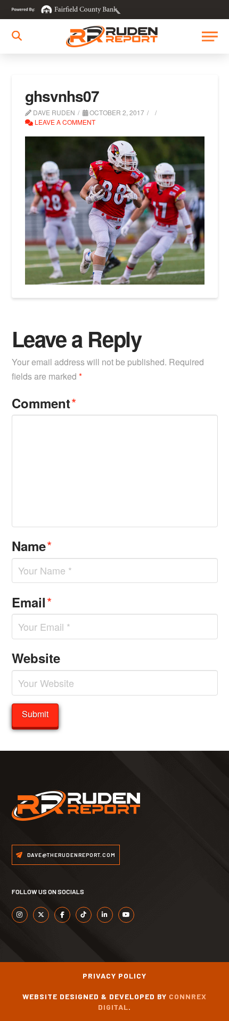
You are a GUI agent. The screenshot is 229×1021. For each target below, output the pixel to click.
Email (32, 602)
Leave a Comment (64, 121)
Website (36, 658)
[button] (17, 36)
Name (32, 545)
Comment (44, 402)
